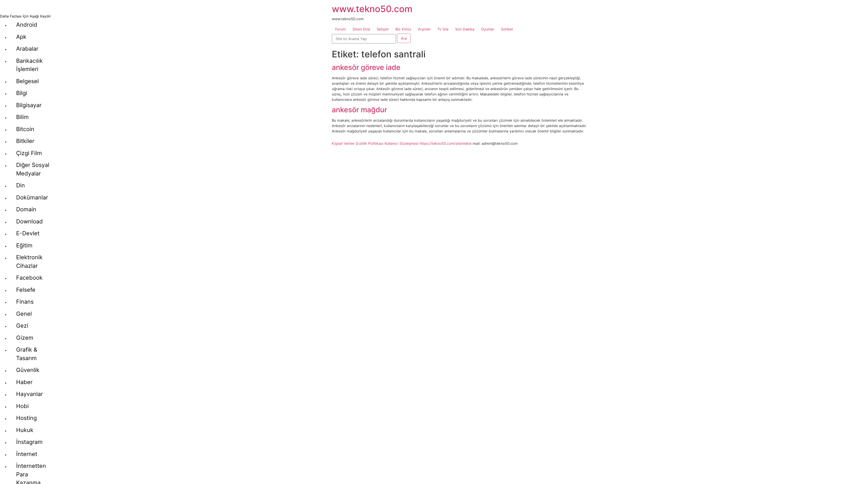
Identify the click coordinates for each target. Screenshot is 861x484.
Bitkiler (25, 141)
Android (26, 24)
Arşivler (424, 29)
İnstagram (29, 442)
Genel (24, 313)
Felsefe (25, 289)
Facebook (29, 277)
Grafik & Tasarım (26, 353)
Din (20, 185)
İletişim (383, 29)
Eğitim (24, 245)
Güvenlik (27, 370)
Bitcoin (25, 129)
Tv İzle (442, 29)
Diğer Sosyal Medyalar (32, 169)
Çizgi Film (29, 153)
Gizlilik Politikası (369, 143)
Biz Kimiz (403, 29)
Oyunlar (487, 29)
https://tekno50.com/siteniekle (446, 143)
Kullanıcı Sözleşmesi (401, 143)
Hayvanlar (29, 394)
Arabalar (27, 48)
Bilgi (21, 93)
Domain (26, 209)
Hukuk (24, 430)
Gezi (22, 325)
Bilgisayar (28, 105)
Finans (25, 301)
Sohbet (507, 29)
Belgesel (27, 81)
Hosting (26, 418)
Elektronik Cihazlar (29, 261)
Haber (24, 382)
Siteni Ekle (361, 29)
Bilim (22, 117)
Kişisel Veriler (343, 143)
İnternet (26, 454)
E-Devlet (27, 233)
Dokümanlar (32, 197)
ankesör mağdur (359, 109)
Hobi (22, 406)
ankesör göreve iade (366, 67)
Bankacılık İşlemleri (29, 65)
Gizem (24, 337)
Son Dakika (464, 29)
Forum (340, 29)
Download (29, 221)
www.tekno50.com (372, 8)
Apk (21, 36)
